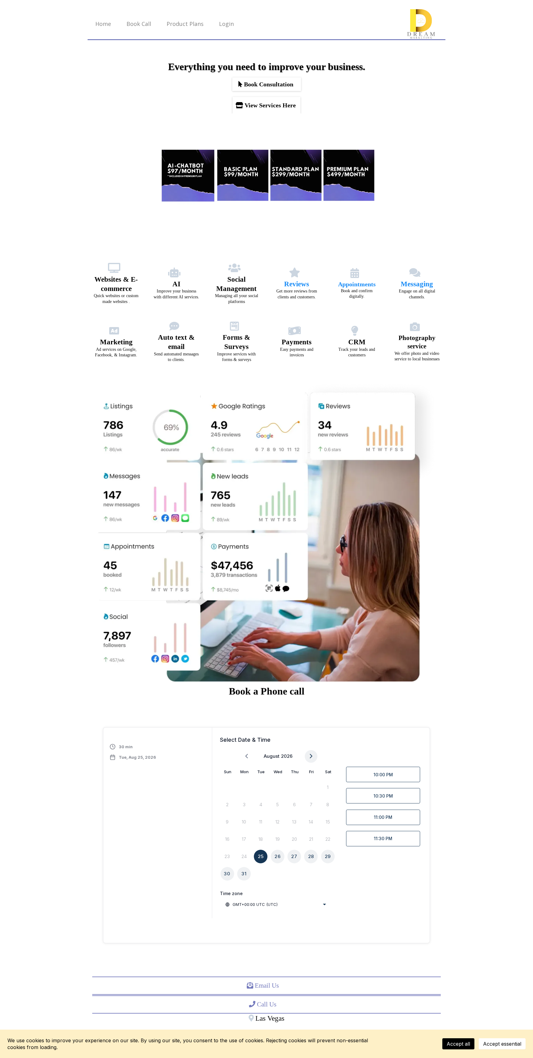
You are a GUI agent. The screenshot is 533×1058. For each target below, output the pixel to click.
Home (103, 23)
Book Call (138, 23)
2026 (286, 756)
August (271, 756)
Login (226, 23)
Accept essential (502, 1044)
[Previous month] (246, 756)
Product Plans (185, 23)
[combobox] (275, 904)
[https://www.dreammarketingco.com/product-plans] (266, 175)
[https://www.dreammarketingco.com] (421, 23)
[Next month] (311, 756)
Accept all (458, 1044)
